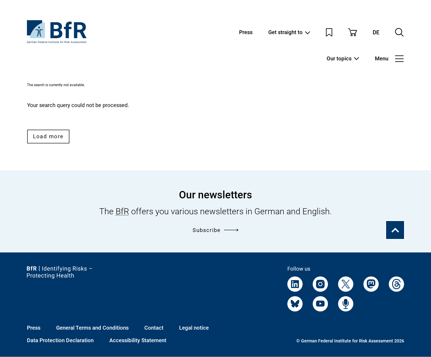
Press (246, 32)
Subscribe (207, 230)
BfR (122, 211)
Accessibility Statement (137, 340)
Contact (153, 328)
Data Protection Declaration (60, 340)
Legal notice (194, 328)
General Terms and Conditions (92, 328)
